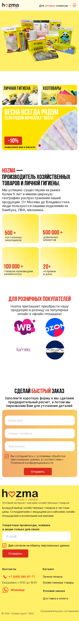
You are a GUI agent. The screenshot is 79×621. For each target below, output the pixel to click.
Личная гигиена (52, 576)
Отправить (38, 471)
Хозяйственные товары (58, 582)
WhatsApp (17, 590)
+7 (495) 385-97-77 (22, 576)
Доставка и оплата (55, 598)
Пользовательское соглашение (59, 611)
